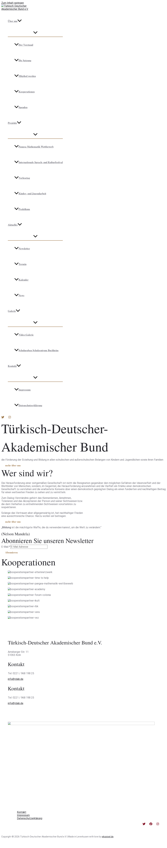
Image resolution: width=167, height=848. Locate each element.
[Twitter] (2, 417)
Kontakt (12, 366)
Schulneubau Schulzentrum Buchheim (39, 350)
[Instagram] (9, 417)
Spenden (23, 107)
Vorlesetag (24, 178)
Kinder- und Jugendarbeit (32, 193)
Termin (22, 264)
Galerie (12, 311)
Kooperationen (27, 91)
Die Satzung (25, 60)
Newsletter (24, 248)
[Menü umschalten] (35, 33)
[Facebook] (150, 824)
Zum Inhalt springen (12, 2)
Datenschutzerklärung (30, 405)
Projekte (12, 123)
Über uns (12, 21)
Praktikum (24, 209)
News (21, 295)
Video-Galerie (26, 334)
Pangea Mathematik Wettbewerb (36, 146)
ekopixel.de (108, 836)
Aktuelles (13, 224)
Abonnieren (11, 552)
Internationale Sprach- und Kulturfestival (41, 162)
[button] (19, 21)
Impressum (25, 389)
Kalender (24, 279)
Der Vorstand (26, 45)
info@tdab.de (15, 679)
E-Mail (5, 546)
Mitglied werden (27, 76)
